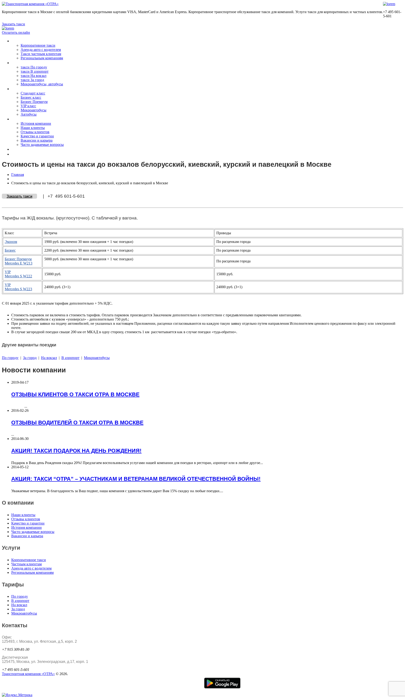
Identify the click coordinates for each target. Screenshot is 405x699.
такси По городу (34, 67)
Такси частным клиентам (41, 54)
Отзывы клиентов (35, 132)
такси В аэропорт (35, 71)
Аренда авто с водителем (41, 50)
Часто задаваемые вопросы (42, 145)
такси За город (32, 80)
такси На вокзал (33, 76)
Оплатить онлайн (16, 32)
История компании (36, 123)
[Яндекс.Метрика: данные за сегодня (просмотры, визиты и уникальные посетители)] (17, 695)
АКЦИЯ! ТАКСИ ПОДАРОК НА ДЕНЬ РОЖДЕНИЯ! (76, 451)
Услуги (17, 41)
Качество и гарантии (37, 136)
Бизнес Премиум (34, 102)
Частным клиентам (26, 564)
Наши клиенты (33, 128)
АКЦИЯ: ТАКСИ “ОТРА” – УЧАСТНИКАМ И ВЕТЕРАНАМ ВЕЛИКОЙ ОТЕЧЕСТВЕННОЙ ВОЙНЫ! (136, 479)
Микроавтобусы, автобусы (42, 84)
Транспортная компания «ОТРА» (28, 674)
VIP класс (28, 106)
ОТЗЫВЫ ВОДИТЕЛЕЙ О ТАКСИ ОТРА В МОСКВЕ (77, 422)
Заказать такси (13, 24)
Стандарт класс (33, 93)
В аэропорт (70, 358)
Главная (17, 175)
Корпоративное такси (38, 45)
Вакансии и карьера (36, 140)
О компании (22, 119)
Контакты (20, 149)
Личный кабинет (26, 154)
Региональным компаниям (42, 58)
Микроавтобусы (33, 110)
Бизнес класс (31, 97)
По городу (10, 358)
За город (30, 358)
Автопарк (20, 89)
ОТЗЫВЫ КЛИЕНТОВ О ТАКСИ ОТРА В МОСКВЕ (75, 394)
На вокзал (49, 358)
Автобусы (29, 114)
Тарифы (19, 63)
